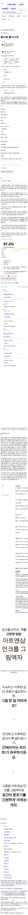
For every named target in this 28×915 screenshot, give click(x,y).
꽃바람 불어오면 (8, 333)
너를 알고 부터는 (8, 294)
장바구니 (4, 16)
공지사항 (6, 857)
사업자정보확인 (8, 894)
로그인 (24, 16)
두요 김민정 (4, 32)
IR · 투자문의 (7, 875)
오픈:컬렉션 (5, 8)
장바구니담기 (10, 171)
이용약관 (8, 888)
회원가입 (3, 19)
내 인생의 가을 (8, 353)
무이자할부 (7, 147)
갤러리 (5, 866)
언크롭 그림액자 (11, 4)
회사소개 (3, 888)
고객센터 (6, 860)
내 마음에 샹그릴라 (9, 314)
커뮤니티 (13, 8)
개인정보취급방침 (17, 888)
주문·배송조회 (11, 16)
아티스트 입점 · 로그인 (10, 837)
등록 (17, 282)
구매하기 (3, 171)
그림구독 (21, 4)
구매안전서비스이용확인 (19, 894)
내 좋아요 (19, 16)
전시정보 (6, 869)
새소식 (5, 863)
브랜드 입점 (7, 840)
